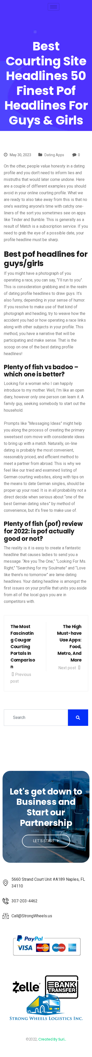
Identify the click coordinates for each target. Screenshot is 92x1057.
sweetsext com (18, 436)
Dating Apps (54, 155)
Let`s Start (44, 841)
